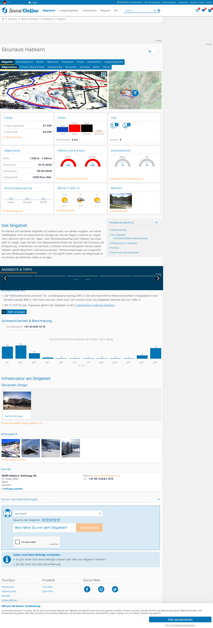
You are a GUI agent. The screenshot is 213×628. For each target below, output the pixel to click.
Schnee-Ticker (197, 2)
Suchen (154, 10)
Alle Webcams (120, 211)
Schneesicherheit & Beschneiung (130, 238)
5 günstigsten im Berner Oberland (94, 305)
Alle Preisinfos (13, 137)
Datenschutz (9, 591)
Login (34, 2)
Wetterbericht (67, 210)
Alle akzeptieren (180, 619)
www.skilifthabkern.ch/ (107, 475)
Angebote (183, 2)
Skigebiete (48, 10)
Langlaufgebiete (113, 61)
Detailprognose (14, 211)
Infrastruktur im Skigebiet (124, 243)
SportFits (47, 591)
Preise (80, 61)
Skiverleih (70, 66)
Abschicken (89, 528)
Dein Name (21, 513)
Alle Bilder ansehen (15, 459)
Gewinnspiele (169, 2)
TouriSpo (47, 586)
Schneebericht (24, 61)
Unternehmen (9, 600)
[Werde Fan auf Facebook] (87, 589)
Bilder (96, 66)
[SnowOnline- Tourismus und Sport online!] (4, 19)
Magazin (105, 10)
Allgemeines (9, 66)
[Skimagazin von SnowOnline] (115, 589)
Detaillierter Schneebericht (127, 178)
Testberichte (54, 66)
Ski (116, 10)
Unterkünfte (94, 61)
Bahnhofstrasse (14, 416)
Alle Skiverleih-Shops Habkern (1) (23, 423)
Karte (209, 2)
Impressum (8, 586)
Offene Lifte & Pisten (32, 66)
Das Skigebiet (118, 235)
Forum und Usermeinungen (125, 252)
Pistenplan (67, 61)
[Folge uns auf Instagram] (101, 589)
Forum (106, 66)
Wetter (40, 61)
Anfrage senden (13, 488)
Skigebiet (7, 61)
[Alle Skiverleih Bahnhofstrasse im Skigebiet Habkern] (17, 400)
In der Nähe (159, 10)
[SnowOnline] (20, 10)
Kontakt (115, 248)
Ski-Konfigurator (152, 2)
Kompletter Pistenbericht (73, 178)
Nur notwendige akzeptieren (180, 625)
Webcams (52, 61)
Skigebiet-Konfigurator (131, 2)
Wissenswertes (118, 230)
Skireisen (85, 66)
